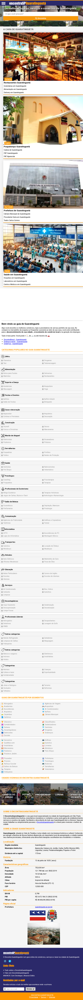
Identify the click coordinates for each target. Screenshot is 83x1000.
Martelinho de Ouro (51, 559)
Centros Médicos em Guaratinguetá (17, 284)
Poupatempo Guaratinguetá (17, 146)
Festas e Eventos (12, 395)
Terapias (47, 483)
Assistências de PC (51, 533)
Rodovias (48, 764)
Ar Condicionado (9, 589)
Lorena (59, 794)
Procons (7, 761)
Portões (47, 452)
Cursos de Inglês (50, 573)
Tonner (46, 523)
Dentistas (7, 467)
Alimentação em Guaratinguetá (15, 89)
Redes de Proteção (51, 455)
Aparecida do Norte (76, 795)
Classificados (50, 722)
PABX (5, 626)
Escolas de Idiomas (51, 576)
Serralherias (10, 448)
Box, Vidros (48, 589)
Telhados (6, 691)
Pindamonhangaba (46, 794)
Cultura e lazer (8, 672)
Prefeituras (49, 758)
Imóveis (6, 657)
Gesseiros (8, 740)
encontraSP (27, 3)
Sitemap (52, 997)
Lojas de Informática (11, 536)
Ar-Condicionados (51, 709)
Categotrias (10, 666)
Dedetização (49, 605)
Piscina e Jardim (10, 754)
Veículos (8, 555)
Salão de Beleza (11, 502)
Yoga (46, 389)
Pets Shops (49, 751)
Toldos (6, 455)
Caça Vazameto (9, 605)
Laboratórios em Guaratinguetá (15, 281)
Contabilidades (9, 725)
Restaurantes (49, 376)
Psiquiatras (7, 483)
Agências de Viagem (52, 704)
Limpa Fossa (8, 611)
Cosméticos (8, 506)
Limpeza (6, 595)
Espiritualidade (49, 672)
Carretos (6, 546)
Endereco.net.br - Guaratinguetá (15, 342)
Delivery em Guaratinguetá (14, 92)
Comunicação (10, 516)
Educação (9, 569)
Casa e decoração (12, 410)
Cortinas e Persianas (11, 416)
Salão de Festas (9, 402)
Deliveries (48, 373)
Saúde (7, 463)
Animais (6, 669)
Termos (43, 997)
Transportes (10, 542)
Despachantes (49, 621)
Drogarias (48, 360)
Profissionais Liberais (14, 617)
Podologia (48, 508)
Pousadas (8, 758)
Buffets (6, 399)
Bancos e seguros (10, 654)
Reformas (48, 688)
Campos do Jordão (8, 795)
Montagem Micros (51, 536)
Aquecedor (7, 414)
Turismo (47, 685)
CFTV (5, 533)
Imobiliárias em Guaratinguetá (15, 86)
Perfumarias (8, 508)
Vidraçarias (7, 644)
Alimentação (10, 369)
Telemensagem (50, 363)
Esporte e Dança (11, 382)
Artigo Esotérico (9, 493)
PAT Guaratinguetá (11, 153)
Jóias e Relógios (9, 685)
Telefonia (6, 523)
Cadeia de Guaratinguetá (13, 150)
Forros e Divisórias (10, 429)
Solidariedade (8, 675)
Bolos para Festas (10, 373)
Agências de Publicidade (12, 520)
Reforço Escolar (10, 764)
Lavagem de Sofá (50, 623)
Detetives (7, 623)
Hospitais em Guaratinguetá (14, 278)
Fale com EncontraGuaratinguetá (17, 973)
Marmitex (6, 376)
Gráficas (48, 740)
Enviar (30, 989)
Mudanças (48, 549)
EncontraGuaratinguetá (45, 822)
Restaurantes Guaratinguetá (17, 82)
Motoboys (7, 549)
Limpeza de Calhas (10, 641)
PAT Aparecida (9, 156)
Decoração (48, 416)
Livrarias (48, 745)
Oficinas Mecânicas (10, 562)
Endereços (49, 733)
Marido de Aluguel (12, 436)
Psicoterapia (49, 480)
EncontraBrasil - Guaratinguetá (15, 340)
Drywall (6, 426)
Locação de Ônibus (51, 546)
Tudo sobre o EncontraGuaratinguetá (18, 970)
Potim (25, 794)
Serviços (8, 585)
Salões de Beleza (10, 766)
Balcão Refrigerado (10, 638)
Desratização (49, 608)
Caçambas (8, 714)
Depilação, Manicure (51, 506)
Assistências (9, 709)
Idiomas (6, 579)
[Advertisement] (42, 305)
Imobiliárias (48, 657)
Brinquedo (48, 402)
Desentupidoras (11, 601)
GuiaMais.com (9, 743)
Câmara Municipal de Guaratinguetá (17, 214)
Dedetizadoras (50, 725)
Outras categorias (12, 634)
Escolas (6, 576)
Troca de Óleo (49, 562)
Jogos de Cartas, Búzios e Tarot (15, 495)
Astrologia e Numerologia (53, 495)
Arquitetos (48, 414)
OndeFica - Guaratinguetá (13, 344)
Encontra (41, 18)
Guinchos (47, 592)
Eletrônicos (48, 654)
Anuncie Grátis (29, 976)
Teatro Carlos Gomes (12, 220)
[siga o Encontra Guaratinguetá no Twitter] (10, 961)
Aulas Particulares (10, 573)
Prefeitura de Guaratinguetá (17, 210)
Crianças (47, 669)
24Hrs (7, 357)
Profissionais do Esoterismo (16, 489)
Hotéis (5, 659)
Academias (7, 386)
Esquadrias (7, 452)
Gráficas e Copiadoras (52, 520)
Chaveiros (7, 360)
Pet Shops (7, 470)
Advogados (7, 621)
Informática (9, 529)
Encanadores (49, 439)
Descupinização (9, 608)
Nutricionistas (49, 467)
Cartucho (6, 592)
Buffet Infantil (49, 399)
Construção (10, 423)
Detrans (7, 727)
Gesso (46, 426)
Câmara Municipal (51, 714)
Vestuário (7, 688)
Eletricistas (7, 439)
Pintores (47, 442)
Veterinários (48, 470)
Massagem (7, 389)
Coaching (6, 480)
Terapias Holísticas (51, 493)
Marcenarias (48, 429)
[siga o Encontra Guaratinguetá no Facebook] (5, 961)
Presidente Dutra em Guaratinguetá (17, 217)
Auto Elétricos (8, 559)
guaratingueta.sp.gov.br (43, 907)
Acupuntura (48, 386)
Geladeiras (48, 638)
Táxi (4, 363)
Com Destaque (16, 976)
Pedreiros (7, 442)
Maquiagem (48, 641)
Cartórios (7, 717)
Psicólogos (9, 476)
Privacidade (33, 997)
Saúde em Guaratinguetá (15, 274)
